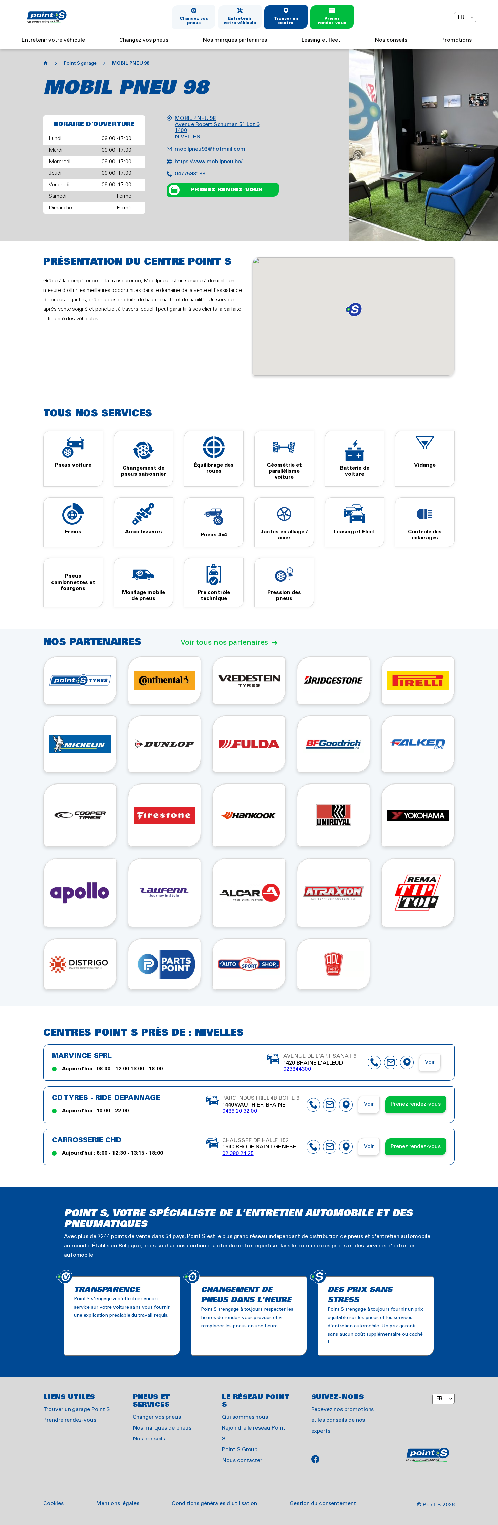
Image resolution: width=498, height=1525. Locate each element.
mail (390, 1062)
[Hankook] (248, 815)
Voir (430, 1062)
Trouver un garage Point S (76, 1409)
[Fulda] (248, 744)
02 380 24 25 (237, 1153)
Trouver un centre (286, 21)
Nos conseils (391, 40)
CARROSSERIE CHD (86, 1141)
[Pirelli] (417, 680)
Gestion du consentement (323, 1503)
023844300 (297, 1069)
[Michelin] (80, 744)
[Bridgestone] (333, 680)
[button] (353, 309)
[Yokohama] (417, 815)
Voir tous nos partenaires (224, 642)
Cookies (53, 1503)
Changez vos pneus (194, 21)
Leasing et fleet (321, 40)
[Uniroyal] (333, 815)
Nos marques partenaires (235, 40)
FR (461, 17)
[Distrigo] (80, 964)
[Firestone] (164, 815)
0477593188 (190, 173)
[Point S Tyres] (80, 680)
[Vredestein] (248, 680)
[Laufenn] (164, 892)
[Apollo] (80, 892)
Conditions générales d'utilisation (214, 1503)
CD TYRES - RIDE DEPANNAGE (106, 1098)
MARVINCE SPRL (82, 1056)
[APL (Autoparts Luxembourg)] (333, 964)
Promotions (456, 40)
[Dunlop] (164, 744)
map (407, 1062)
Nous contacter (242, 1460)
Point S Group (239, 1449)
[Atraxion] (333, 892)
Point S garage (80, 63)
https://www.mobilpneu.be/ (208, 161)
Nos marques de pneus (162, 1428)
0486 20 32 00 (239, 1111)
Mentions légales (117, 1503)
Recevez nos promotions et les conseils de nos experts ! (342, 1420)
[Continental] (164, 680)
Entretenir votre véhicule (240, 21)
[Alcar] (248, 892)
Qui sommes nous (245, 1417)
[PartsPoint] (164, 964)
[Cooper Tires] (80, 815)
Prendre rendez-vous (69, 1420)
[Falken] (417, 744)
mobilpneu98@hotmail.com (210, 149)
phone (374, 1062)
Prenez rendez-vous (332, 21)
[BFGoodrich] (333, 744)
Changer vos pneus (157, 1417)
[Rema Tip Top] (417, 892)
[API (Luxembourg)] (248, 964)
